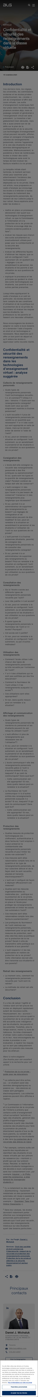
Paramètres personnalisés (19, 1387)
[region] (19, 1378)
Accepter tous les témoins (19, 1393)
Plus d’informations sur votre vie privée (20, 1382)
